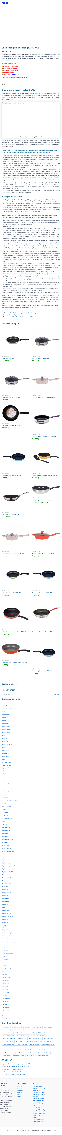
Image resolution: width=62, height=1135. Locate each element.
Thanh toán (20, 1096)
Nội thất (4, 965)
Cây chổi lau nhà (6, 765)
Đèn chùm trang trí (7, 786)
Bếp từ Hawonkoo (16, 1027)
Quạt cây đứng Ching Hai (31, 1041)
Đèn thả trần (5, 797)
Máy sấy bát (5, 889)
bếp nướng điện (6, 729)
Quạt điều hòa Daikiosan (30, 1049)
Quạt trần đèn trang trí (8, 1049)
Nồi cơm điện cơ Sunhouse (35, 1038)
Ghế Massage (5, 809)
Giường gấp (5, 812)
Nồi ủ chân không (6, 968)
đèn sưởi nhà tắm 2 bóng (42, 1055)
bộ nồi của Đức (15, 1030)
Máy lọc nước (5, 869)
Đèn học (4, 789)
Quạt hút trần (5, 989)
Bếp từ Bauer (6, 1027)
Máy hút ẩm (5, 833)
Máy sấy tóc (5, 895)
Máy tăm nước (6, 904)
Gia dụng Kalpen (31, 1032)
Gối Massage (5, 815)
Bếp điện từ (5, 720)
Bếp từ (3, 735)
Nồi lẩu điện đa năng (7, 953)
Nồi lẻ (3, 956)
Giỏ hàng (19, 1088)
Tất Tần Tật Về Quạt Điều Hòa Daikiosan (12, 1069)
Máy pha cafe (5, 881)
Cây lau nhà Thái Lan (20, 1032)
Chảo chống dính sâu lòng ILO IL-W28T (22, 317)
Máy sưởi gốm (5, 901)
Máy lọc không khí (7, 863)
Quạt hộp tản (5, 986)
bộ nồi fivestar (24, 1030)
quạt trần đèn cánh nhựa (21, 1047)
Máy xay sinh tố (6, 919)
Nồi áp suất (5, 930)
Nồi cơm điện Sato (48, 1038)
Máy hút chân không (7, 839)
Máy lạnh (4, 860)
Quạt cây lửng (5, 980)
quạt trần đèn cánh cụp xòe (48, 1044)
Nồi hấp (6, 927)
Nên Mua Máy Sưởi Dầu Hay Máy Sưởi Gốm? (14, 1072)
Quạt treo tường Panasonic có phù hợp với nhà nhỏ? (16, 1064)
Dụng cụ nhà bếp (6, 806)
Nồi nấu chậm (5, 962)
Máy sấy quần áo (6, 892)
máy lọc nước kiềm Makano (9, 1038)
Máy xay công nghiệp (7, 916)
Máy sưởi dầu (5, 898)
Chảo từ (4, 774)
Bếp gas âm (5, 723)
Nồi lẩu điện (5, 950)
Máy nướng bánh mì (7, 878)
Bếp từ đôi (4, 747)
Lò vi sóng (4, 824)
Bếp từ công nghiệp (7, 744)
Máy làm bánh (5, 845)
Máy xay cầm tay (6, 913)
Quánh (3, 971)
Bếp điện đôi (5, 717)
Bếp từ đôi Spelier (48, 1027)
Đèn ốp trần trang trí (7, 792)
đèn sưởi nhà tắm (30, 1055)
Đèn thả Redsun (6, 1055)
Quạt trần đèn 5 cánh (22, 1044)
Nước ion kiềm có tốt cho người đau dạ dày (13, 1074)
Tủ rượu (4, 1013)
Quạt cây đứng (6, 977)
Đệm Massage (5, 783)
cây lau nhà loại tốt (43, 1030)
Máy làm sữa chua (7, 848)
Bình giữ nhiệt (5, 753)
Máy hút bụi (5, 836)
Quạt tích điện (5, 1001)
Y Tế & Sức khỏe (6, 1019)
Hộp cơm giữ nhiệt (7, 818)
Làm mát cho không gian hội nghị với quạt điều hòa (16, 1066)
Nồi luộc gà (5, 959)
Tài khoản (19, 1094)
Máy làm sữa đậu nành (8, 851)
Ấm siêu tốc (5, 706)
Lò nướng (4, 821)
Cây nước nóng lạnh (7, 768)
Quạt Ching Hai (19, 1041)
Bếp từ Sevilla (26, 1027)
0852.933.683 (15, 74)
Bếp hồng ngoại (6, 726)
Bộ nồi (3, 759)
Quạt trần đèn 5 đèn (34, 1044)
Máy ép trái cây (6, 830)
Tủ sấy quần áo (31, 1052)
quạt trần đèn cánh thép (35, 1047)
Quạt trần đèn (5, 1007)
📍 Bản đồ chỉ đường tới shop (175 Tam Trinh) (14, 77)
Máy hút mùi (5, 842)
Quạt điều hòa (5, 983)
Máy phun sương (6, 883)
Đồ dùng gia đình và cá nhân (9, 800)
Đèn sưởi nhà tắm (6, 795)
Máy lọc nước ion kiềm (8, 872)
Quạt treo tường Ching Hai (8, 1044)
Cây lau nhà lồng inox (7, 1032)
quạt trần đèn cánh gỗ (8, 1047)
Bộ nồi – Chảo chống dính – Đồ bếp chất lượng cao (24, 313)
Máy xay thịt (5, 922)
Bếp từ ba (4, 738)
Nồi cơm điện (5, 939)
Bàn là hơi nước (6, 714)
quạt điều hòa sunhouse (8, 1052)
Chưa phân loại (6, 777)
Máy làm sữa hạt (6, 854)
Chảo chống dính (11, 63)
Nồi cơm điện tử (6, 945)
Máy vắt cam (5, 910)
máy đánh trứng (6, 827)
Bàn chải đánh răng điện (8, 709)
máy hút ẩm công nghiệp (8, 1035)
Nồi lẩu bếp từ (5, 948)
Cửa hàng (19, 1086)
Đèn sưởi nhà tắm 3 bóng (43, 1052)
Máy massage (5, 875)
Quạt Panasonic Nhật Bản (45, 1041)
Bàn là (3, 711)
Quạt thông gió (6, 998)
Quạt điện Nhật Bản (21, 1052)
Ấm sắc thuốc (5, 703)
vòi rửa (3, 1016)
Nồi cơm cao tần (6, 936)
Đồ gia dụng (5, 803)
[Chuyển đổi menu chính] (58, 3)
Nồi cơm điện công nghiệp (9, 942)
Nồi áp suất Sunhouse (8, 1041)
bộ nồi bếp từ (6, 1030)
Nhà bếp (4, 925)
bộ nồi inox (33, 1030)
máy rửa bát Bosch (22, 1038)
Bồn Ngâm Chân (6, 762)
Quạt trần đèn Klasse (48, 1047)
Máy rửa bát (5, 886)
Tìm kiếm (56, 694)
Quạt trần (4, 1004)
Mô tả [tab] (3, 84)
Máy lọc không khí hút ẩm (9, 866)
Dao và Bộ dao (6, 780)
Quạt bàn (4, 974)
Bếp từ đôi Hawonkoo (36, 1027)
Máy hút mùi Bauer (42, 1032)
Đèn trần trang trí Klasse (18, 1055)
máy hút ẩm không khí (22, 1035)
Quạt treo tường (6, 1010)
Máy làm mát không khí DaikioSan (37, 1035)
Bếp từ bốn (5, 741)
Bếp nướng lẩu (6, 732)
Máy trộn (4, 907)
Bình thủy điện (5, 756)
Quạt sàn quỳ (5, 992)
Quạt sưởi (4, 995)
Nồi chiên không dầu (7, 933)
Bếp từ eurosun (6, 750)
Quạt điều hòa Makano (44, 1049)
